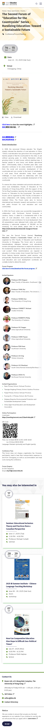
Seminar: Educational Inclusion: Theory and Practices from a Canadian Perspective (19, 526)
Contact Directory (11, 702)
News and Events (13, 11)
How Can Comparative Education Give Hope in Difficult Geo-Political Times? (21, 641)
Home (4, 11)
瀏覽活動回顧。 (10, 127)
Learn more (32, 718)
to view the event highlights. (17, 124)
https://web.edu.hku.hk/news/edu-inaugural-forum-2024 (20, 229)
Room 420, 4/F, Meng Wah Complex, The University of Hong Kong (20, 682)
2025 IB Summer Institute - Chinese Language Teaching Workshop (21, 585)
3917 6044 (8, 694)
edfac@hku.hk (10, 698)
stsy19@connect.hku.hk (14, 471)
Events (23, 11)
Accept (7, 724)
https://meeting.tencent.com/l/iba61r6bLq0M (17, 417)
